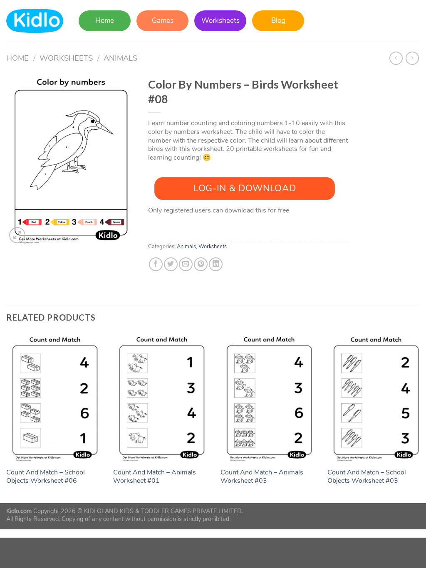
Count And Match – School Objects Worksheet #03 (366, 477)
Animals (120, 58)
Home (104, 20)
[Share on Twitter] (171, 264)
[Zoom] (17, 235)
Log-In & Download (244, 188)
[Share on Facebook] (156, 264)
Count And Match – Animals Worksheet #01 (154, 477)
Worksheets (220, 20)
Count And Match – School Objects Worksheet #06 (45, 477)
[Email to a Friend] (186, 264)
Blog (278, 20)
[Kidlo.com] (34, 21)
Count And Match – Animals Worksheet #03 (261, 477)
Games (162, 20)
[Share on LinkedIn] (216, 264)
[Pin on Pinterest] (201, 264)
